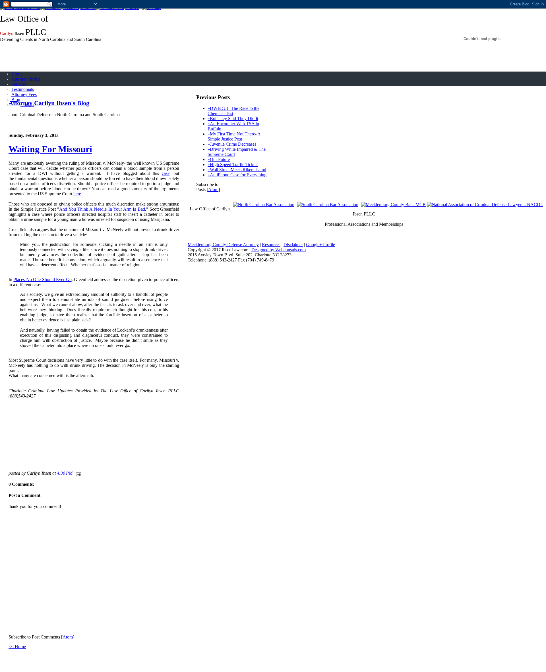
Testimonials (22, 89)
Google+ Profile (320, 244)
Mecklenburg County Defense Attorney (223, 244)
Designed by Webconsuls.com (278, 249)
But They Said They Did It (233, 118)
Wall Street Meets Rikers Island (237, 169)
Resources (271, 244)
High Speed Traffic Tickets (233, 164)
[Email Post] (77, 473)
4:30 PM (65, 473)
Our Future (219, 159)
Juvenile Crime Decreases (232, 144)
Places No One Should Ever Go (42, 279)
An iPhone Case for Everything (237, 174)
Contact (27, 104)
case (165, 173)
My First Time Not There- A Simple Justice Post (234, 136)
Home (16, 74)
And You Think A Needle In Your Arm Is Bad (102, 209)
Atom (68, 637)
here (77, 193)
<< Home (17, 646)
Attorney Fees (24, 94)
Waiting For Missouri (50, 149)
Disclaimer (293, 244)
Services (18, 84)
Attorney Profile (25, 79)
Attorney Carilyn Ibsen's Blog (49, 102)
